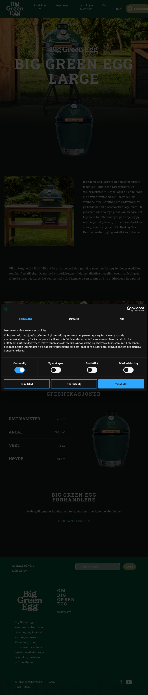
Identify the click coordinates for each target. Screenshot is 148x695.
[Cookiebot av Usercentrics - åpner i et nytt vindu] (128, 309)
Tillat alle (121, 383)
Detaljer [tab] (74, 318)
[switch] (56, 370)
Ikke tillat (27, 383)
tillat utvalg (74, 383)
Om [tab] (122, 318)
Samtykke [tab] (25, 318)
